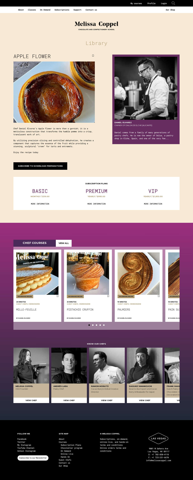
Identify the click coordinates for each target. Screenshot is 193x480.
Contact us (91, 9)
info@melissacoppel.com (158, 460)
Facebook (21, 439)
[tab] (89, 325)
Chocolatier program (71, 448)
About (21, 9)
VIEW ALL (64, 243)
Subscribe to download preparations (40, 166)
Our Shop (170, 9)
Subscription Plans (71, 445)
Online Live (67, 454)
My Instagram (24, 445)
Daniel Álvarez (24, 318)
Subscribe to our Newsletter (33, 458)
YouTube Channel (25, 448)
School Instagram (26, 451)
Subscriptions (62, 9)
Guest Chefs (65, 459)
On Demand (45, 9)
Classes (32, 9)
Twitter (21, 442)
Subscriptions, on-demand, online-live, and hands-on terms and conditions (114, 442)
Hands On (65, 456)
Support (77, 9)
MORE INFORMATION (40, 203)
